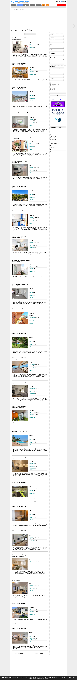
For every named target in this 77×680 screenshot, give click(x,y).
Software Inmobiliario (20, 7)
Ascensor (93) (54, 87)
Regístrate (64, 1)
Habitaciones (32, 74)
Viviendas (20, 5)
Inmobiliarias (14, 7)
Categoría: (51, 46)
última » (22, 653)
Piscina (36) (54, 89)
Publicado (32, 44)
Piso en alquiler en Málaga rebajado (21, 308)
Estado (31, 45)
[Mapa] (43, 5)
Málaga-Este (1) (53, 147)
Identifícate (58, 1)
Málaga (20, 9)
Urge (52, 83)
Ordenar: (22, 33)
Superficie (32, 47)
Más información (45, 678)
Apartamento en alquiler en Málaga (21, 112)
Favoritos (58, 93)
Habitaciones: (52, 72)
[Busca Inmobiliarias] (13, 2)
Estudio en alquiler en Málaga (20, 38)
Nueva (58, 95)
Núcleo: (51, 40)
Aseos (31, 200)
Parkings (39, 5)
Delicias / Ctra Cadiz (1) (54, 143)
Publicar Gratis (61, 5)
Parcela (31, 445)
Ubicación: (52, 78)
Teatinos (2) (52, 151)
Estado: (51, 75)
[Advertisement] (38, 19)
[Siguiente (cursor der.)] (74, 26)
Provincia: (51, 34)
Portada (14, 5)
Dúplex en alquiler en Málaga (20, 284)
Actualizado (32, 317)
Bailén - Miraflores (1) (54, 132)
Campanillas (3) (53, 136)
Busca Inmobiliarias (22, 1)
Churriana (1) (52, 137)
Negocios (26, 5)
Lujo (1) (53, 85)
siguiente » (41, 653)
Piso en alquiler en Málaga (19, 63)
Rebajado (31, 315)
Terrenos (32, 5)
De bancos (54, 82)
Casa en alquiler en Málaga (19, 431)
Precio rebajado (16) (55, 84)
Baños (31, 49)
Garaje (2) (53, 88)
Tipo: (51, 49)
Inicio (12, 9)
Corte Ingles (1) (53, 139)
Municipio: (52, 37)
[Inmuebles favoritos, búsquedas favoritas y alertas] (47, 5)
